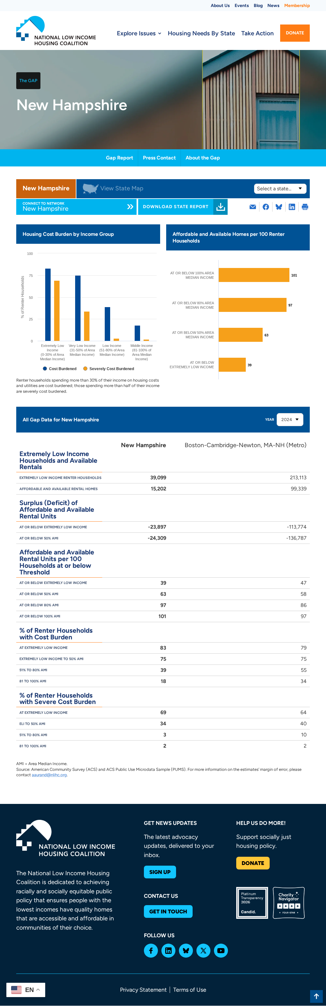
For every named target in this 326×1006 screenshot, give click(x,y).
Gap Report (119, 158)
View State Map (121, 188)
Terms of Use (189, 990)
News (273, 5)
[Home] (56, 30)
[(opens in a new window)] (266, 207)
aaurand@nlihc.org (49, 774)
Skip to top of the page (316, 996)
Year (269, 420)
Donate (295, 33)
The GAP (28, 80)
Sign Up (160, 872)
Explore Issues (136, 33)
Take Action (257, 33)
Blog (258, 5)
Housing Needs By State (201, 33)
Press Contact (159, 158)
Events (242, 5)
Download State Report (176, 206)
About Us (220, 5)
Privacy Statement (143, 990)
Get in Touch (168, 911)
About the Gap (203, 158)
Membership (297, 5)
